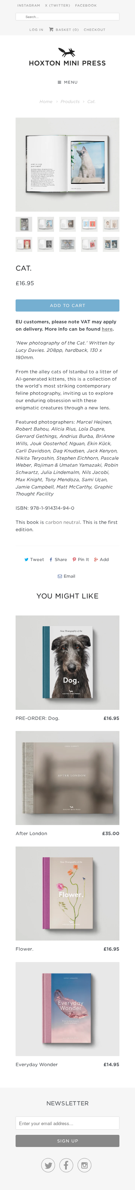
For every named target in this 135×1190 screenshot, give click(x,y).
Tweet (37, 559)
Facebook (86, 5)
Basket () (66, 30)
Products (70, 101)
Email (69, 576)
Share (61, 559)
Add (104, 559)
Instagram (28, 5)
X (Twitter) (57, 5)
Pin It (83, 559)
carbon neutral (62, 522)
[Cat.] (67, 165)
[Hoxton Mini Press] (67, 58)
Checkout (95, 30)
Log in (36, 30)
